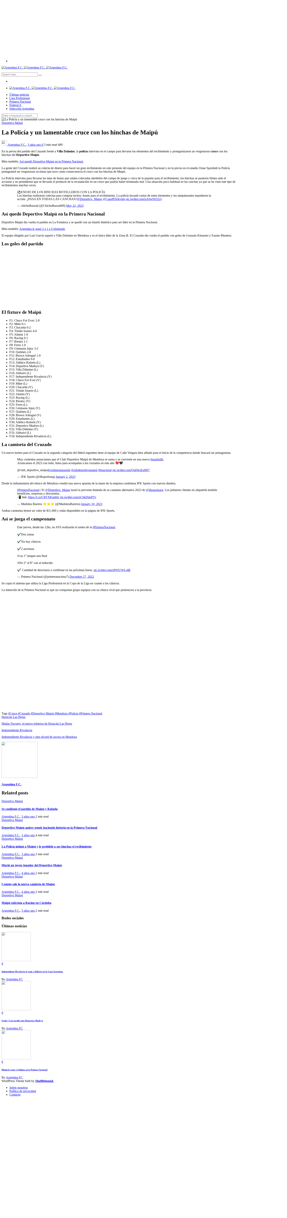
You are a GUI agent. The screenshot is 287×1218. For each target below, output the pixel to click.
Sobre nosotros (18, 1087)
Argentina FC (14, 979)
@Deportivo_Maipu (89, 199)
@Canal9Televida (114, 199)
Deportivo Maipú (12, 123)
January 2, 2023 (65, 476)
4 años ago (28, 873)
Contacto (14, 1094)
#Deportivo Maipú (42, 713)
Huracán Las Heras (13, 717)
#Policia (73, 713)
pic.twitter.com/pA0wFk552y (144, 199)
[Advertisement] (143, 29)
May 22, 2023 (75, 205)
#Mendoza (61, 713)
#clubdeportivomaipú (84, 470)
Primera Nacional (20, 101)
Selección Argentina (21, 108)
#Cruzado (24, 713)
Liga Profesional (19, 98)
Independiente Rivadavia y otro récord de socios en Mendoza (39, 736)
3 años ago (35, 144)
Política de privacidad (22, 1091)
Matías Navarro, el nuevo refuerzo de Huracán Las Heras (37, 723)
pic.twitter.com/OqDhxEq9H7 (131, 470)
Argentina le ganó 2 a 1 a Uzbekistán (42, 229)
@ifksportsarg (154, 490)
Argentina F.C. (17, 144)
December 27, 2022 (82, 576)
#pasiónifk (156, 459)
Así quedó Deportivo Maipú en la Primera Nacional (51, 161)
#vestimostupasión (59, 470)
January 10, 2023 (91, 504)
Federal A (15, 105)
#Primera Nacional (90, 713)
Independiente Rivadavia (17, 730)
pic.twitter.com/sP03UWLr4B (112, 570)
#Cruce (13, 713)
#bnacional (105, 470)
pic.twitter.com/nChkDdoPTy (78, 497)
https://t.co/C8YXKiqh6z (43, 497)
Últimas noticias (19, 94)
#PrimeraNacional (28, 490)
